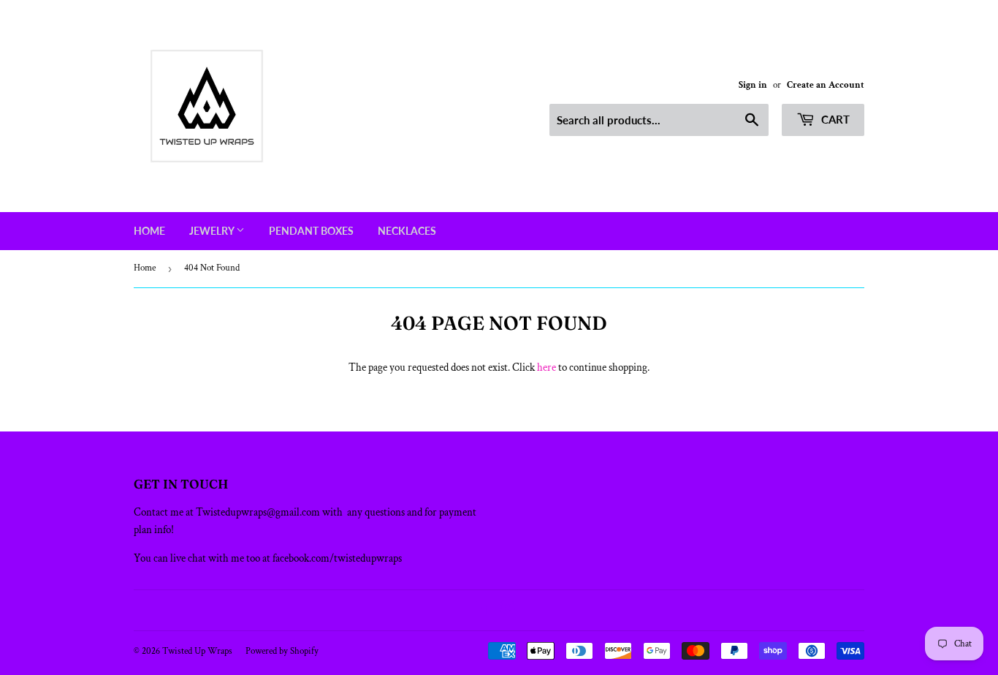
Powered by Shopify (282, 651)
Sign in (753, 85)
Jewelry (212, 231)
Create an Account (825, 85)
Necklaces (407, 231)
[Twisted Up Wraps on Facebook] (483, 610)
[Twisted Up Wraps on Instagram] (507, 610)
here (546, 367)
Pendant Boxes (311, 231)
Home (149, 231)
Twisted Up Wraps (197, 651)
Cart (834, 119)
